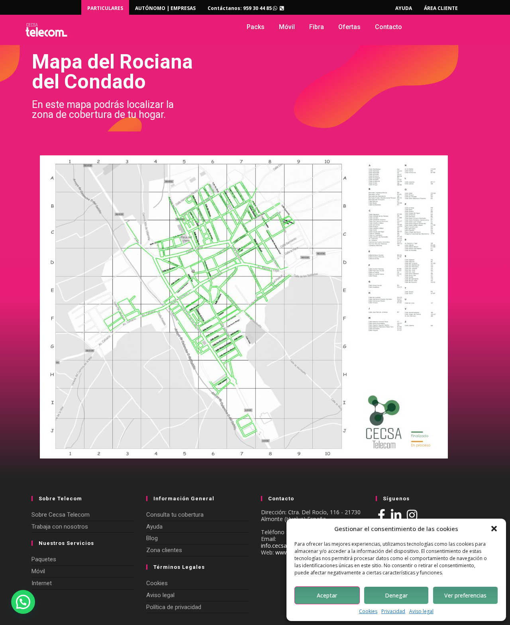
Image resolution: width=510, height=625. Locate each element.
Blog (152, 538)
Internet (41, 583)
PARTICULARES (105, 8)
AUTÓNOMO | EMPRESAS (165, 8)
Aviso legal (421, 611)
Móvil (38, 571)
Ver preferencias (465, 595)
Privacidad (393, 611)
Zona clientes (164, 550)
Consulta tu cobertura (175, 514)
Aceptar (327, 595)
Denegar (396, 595)
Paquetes (43, 559)
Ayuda (154, 526)
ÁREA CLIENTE (441, 8)
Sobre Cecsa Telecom (60, 514)
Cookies (368, 611)
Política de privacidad (173, 607)
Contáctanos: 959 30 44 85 (240, 8)
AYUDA (403, 8)
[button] (494, 529)
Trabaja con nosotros (59, 526)
